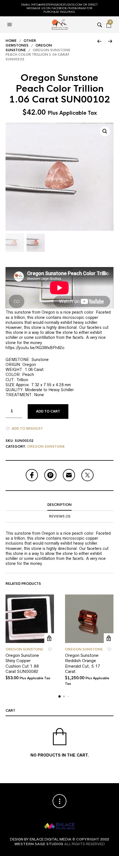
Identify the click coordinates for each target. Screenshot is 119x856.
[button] (10, 24)
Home (11, 41)
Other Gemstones (21, 43)
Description (59, 505)
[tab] (59, 505)
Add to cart (48, 411)
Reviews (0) (59, 516)
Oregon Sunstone (46, 446)
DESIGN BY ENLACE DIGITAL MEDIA (40, 839)
